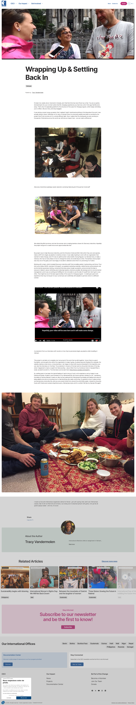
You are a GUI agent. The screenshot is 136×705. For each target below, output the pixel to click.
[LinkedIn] (106, 691)
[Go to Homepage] (4, 3)
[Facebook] (92, 691)
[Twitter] (96, 691)
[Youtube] (99, 691)
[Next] (125, 577)
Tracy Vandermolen (37, 92)
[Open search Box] (129, 3)
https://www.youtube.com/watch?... (80, 370)
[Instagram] (102, 691)
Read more (72, 544)
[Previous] (11, 577)
